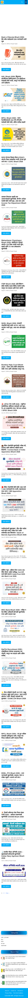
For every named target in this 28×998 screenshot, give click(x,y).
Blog (2, 939)
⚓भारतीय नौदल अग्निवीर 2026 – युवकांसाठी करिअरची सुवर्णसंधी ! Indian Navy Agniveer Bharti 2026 (12, 855)
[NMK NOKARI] (2, 2)
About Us (7, 990)
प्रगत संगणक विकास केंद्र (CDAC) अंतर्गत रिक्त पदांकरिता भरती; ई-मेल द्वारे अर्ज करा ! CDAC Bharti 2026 (13, 159)
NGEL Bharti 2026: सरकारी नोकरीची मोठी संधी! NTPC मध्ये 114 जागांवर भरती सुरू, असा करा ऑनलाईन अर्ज (13, 326)
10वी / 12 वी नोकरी (4, 937)
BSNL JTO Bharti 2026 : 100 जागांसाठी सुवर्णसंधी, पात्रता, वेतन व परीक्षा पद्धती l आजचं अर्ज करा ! (12, 775)
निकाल (2, 941)
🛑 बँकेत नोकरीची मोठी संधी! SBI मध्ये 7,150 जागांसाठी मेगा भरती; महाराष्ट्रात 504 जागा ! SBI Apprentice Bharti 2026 (13, 490)
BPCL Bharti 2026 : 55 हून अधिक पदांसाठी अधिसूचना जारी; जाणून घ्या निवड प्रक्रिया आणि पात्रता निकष (13, 736)
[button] (22, 2)
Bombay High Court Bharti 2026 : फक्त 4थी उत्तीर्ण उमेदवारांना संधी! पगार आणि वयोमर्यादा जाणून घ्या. (12, 367)
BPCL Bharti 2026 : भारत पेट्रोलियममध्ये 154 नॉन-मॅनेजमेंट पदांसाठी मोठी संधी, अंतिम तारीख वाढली (13, 120)
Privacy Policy (8, 993)
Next (8, 893)
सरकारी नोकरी (3, 945)
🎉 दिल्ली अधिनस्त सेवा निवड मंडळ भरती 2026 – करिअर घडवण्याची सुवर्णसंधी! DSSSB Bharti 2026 (12, 815)
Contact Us (13, 990)
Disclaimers (20, 990)
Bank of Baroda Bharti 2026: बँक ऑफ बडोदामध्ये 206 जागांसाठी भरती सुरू (13, 39)
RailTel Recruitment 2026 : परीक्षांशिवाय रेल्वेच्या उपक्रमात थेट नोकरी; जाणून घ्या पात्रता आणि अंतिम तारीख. (13, 652)
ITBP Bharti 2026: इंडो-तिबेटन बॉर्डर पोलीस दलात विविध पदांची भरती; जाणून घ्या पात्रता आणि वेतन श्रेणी (13, 286)
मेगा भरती (2, 943)
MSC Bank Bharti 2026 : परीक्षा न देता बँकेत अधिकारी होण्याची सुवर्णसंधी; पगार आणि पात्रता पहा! (13, 612)
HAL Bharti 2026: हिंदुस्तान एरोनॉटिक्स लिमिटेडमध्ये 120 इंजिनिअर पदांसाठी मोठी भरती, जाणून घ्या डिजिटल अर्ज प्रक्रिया (13, 80)
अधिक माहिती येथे (6, 69)
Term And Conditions (18, 993)
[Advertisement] (14, 20)
